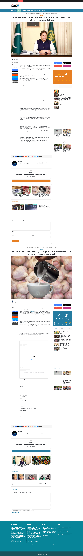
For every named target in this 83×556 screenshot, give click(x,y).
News (15, 10)
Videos (40, 10)
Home (12, 10)
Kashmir (66, 528)
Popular (56, 86)
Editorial (35, 10)
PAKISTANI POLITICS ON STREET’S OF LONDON (57, 150)
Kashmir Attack (60, 530)
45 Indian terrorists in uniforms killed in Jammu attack (31, 211)
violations (68, 534)
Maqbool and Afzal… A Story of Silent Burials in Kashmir (64, 106)
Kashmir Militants (67, 531)
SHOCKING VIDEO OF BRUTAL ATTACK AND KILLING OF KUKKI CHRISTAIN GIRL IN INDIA (57, 136)
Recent (62, 86)
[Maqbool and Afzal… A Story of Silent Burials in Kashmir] (56, 107)
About (43, 554)
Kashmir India (64, 530)
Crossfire (62, 527)
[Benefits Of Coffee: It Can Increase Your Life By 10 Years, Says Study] (56, 95)
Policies (41, 554)
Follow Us (33, 544)
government (66, 527)
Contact (46, 554)
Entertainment (29, 10)
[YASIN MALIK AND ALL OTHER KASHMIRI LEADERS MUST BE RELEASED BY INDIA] (18, 207)
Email (13, 235)
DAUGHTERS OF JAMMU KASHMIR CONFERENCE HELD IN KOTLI (66, 150)
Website (33, 235)
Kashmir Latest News (60, 531)
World (19, 10)
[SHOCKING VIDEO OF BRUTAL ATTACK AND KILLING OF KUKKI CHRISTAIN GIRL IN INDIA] (58, 131)
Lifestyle (23, 10)
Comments (68, 86)
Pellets (62, 534)
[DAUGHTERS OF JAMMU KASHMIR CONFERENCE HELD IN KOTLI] (67, 146)
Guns (69, 527)
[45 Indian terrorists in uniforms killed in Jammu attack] (31, 207)
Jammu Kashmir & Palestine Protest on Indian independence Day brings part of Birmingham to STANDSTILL (65, 98)
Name (13, 231)
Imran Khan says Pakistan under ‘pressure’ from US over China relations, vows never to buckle (64, 102)
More (43, 10)
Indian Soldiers (62, 528)
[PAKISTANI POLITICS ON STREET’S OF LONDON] (58, 146)
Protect (65, 534)
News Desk (15, 59)
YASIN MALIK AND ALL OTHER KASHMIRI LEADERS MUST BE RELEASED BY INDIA (18, 211)
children (59, 527)
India (58, 528)
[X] (20, 165)
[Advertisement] (52, 5)
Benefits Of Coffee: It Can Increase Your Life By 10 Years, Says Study (64, 94)
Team (39, 554)
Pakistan (59, 534)
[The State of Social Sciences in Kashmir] (56, 91)
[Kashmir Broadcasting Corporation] (15, 5)
